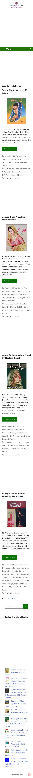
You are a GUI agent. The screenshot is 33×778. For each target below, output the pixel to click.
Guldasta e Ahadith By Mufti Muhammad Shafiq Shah (16, 752)
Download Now (9, 149)
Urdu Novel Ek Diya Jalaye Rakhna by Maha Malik (15, 583)
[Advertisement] (16, 28)
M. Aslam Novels (11, 156)
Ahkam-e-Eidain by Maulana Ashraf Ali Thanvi (15, 672)
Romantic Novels (8, 294)
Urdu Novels (24, 159)
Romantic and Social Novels (13, 430)
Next (13, 598)
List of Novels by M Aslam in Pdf (17, 169)
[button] (30, 49)
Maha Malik (15, 568)
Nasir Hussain (16, 291)
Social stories (13, 159)
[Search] (25, 606)
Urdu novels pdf (8, 162)
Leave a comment (12, 178)
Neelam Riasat (10, 426)
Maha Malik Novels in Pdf (14, 580)
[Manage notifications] (29, 774)
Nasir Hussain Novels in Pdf (16, 304)
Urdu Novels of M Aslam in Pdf (17, 175)
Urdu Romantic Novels (19, 577)
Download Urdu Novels (14, 288)
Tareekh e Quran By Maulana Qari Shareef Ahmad (16, 712)
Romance (26, 291)
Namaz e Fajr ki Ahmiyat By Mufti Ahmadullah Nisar (15, 744)
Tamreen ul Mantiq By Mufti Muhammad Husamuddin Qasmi (16, 704)
